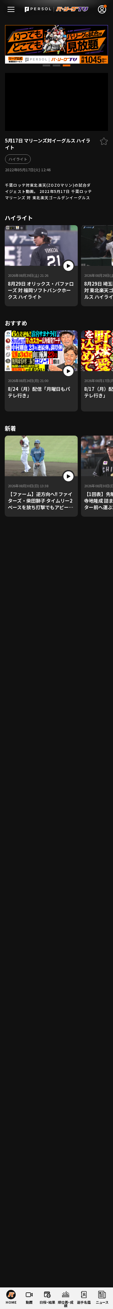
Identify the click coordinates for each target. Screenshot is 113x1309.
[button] (46, 65)
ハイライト (17, 159)
